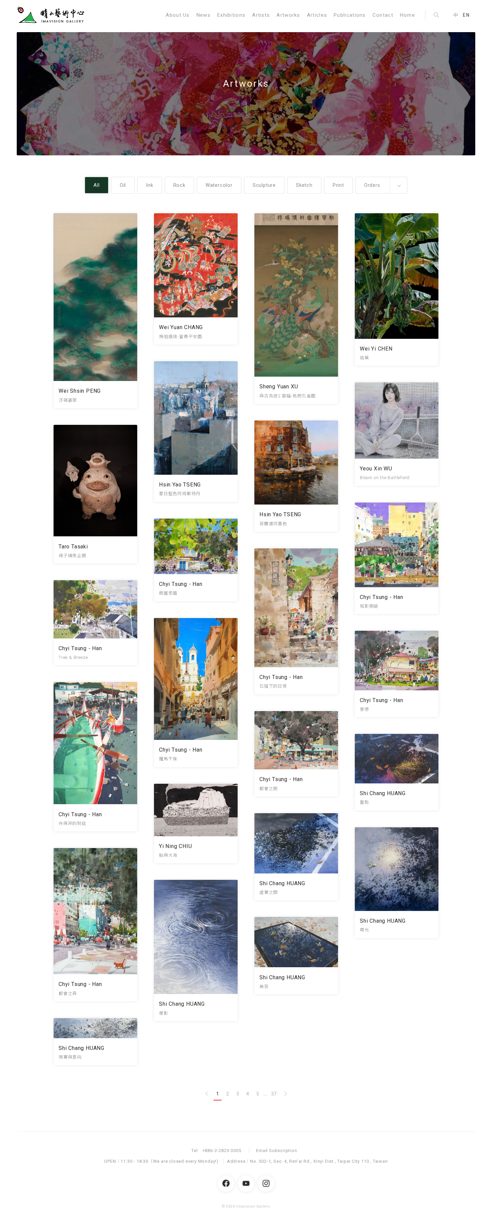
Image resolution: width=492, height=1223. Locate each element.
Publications (350, 15)
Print (338, 185)
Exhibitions (231, 15)
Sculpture (264, 185)
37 (273, 1093)
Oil (123, 185)
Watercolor (219, 185)
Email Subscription (276, 1150)
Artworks (288, 15)
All (96, 185)
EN (466, 15)
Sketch (304, 185)
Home (407, 15)
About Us (177, 15)
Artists (261, 15)
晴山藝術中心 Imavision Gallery (52, 15)
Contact (383, 15)
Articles (317, 15)
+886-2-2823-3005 (221, 1150)
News (203, 15)
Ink (149, 185)
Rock (179, 185)
